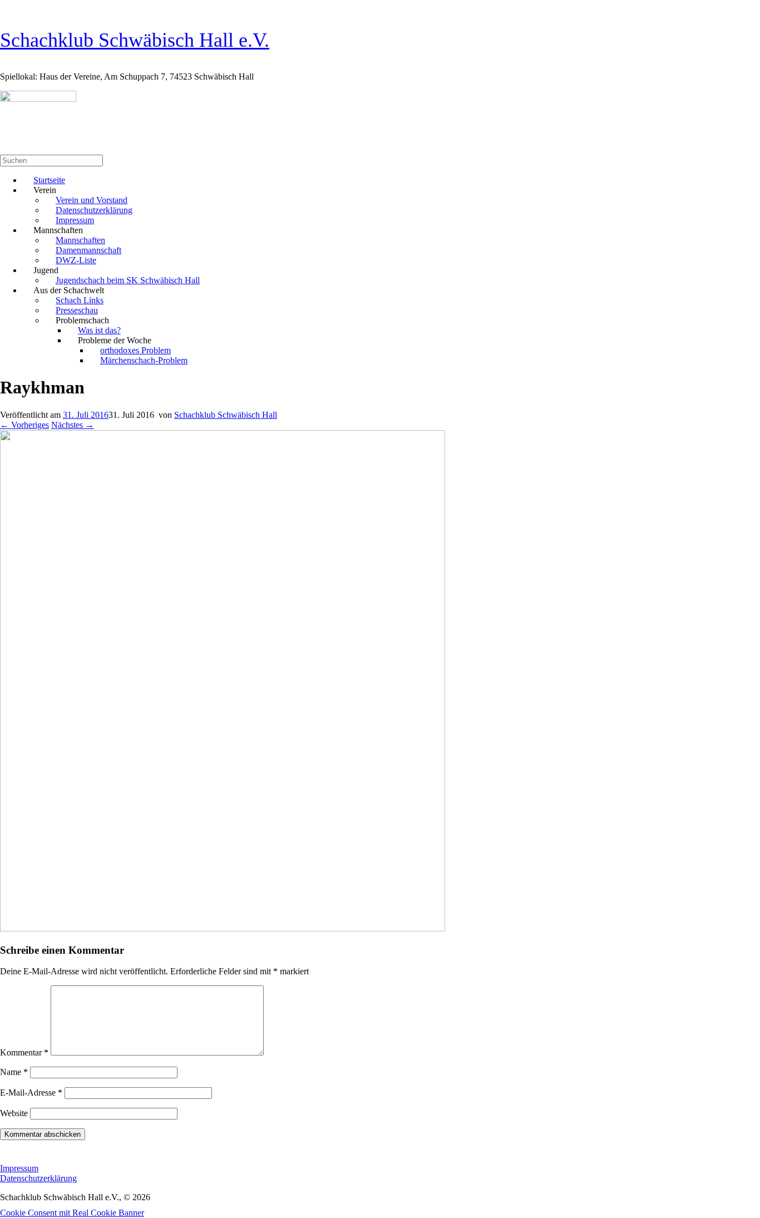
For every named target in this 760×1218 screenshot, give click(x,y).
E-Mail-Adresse (31, 1092)
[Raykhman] (222, 928)
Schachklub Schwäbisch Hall (225, 415)
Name (14, 1072)
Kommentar (24, 1052)
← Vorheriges (24, 425)
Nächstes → (72, 425)
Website (14, 1113)
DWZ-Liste (76, 260)
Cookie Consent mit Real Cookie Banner (72, 1212)
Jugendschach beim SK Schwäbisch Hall (128, 280)
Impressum (19, 1168)
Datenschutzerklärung (38, 1178)
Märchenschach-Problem (143, 360)
